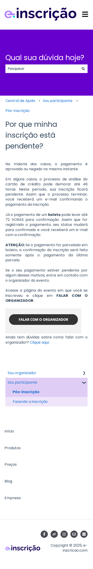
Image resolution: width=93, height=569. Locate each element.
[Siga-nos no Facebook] (44, 534)
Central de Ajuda (20, 100)
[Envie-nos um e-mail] (74, 534)
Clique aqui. (39, 342)
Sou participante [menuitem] (22, 382)
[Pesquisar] (83, 68)
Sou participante (57, 100)
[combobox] (42, 68)
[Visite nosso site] (54, 534)
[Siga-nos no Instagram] (64, 534)
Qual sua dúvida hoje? (44, 57)
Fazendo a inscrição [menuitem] (30, 401)
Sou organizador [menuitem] (22, 372)
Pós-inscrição (17, 110)
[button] (84, 373)
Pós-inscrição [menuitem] (26, 391)
